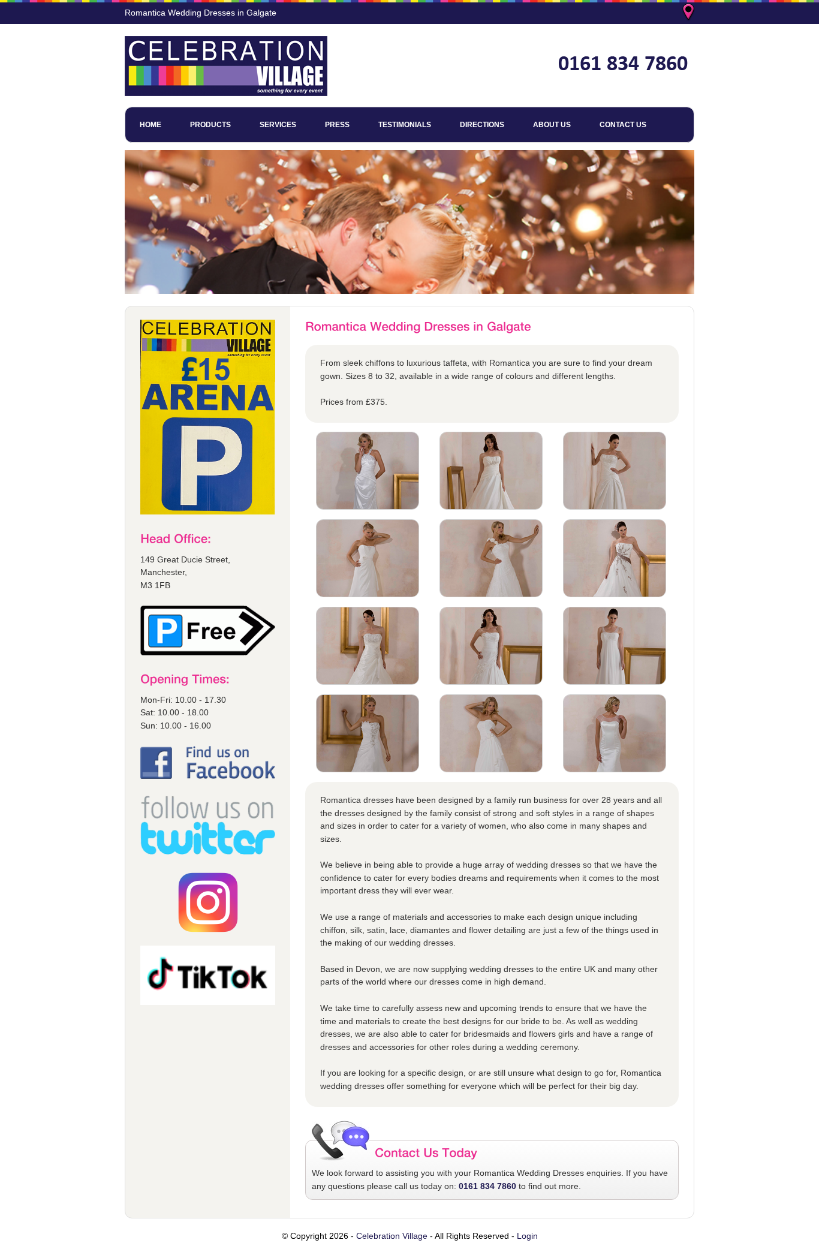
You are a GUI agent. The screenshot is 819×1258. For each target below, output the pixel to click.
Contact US (623, 125)
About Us (552, 125)
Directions (482, 125)
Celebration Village (391, 1236)
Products (210, 125)
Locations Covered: (689, 13)
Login (527, 1236)
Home (150, 125)
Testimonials (404, 125)
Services (278, 125)
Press (337, 125)
